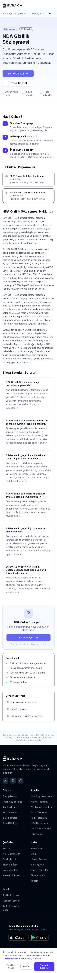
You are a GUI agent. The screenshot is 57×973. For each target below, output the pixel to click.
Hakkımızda (37, 848)
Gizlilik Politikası (11, 895)
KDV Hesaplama (39, 823)
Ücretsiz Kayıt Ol (18, 83)
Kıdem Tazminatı (39, 801)
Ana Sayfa (8, 13)
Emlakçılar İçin (10, 859)
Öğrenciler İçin (10, 870)
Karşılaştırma (37, 864)
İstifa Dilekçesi (10, 812)
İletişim (34, 880)
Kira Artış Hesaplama (41, 796)
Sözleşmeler (38, 13)
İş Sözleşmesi (10, 817)
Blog (33, 854)
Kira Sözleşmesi (11, 807)
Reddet (26, 966)
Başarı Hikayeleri (39, 870)
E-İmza (6, 848)
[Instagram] (20, 781)
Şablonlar (22, 13)
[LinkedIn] (13, 781)
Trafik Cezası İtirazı (12, 801)
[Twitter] (5, 781)
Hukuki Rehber (39, 859)
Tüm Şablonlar (10, 796)
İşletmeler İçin (10, 864)
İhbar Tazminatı (39, 812)
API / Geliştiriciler (11, 854)
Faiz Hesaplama (39, 817)
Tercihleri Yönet (10, 966)
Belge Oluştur (16, 73)
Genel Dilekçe (10, 823)
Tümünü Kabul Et (44, 966)
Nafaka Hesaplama (41, 828)
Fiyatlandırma (38, 875)
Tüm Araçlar (37, 834)
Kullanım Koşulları (11, 900)
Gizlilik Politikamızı (11, 958)
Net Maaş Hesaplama (42, 807)
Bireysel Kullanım (11, 875)
